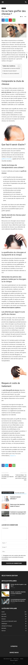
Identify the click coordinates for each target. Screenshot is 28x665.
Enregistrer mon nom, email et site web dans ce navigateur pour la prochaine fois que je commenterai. (14, 557)
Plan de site (16, 658)
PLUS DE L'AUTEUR (19, 492)
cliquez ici (13, 455)
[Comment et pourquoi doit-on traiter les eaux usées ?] (5, 513)
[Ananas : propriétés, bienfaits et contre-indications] (5, 594)
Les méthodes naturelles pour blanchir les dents (8, 476)
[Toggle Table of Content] (18, 66)
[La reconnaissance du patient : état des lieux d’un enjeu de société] (5, 601)
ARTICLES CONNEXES (7, 492)
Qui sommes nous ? (8, 658)
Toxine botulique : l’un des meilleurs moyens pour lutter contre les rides (20, 477)
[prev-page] (3, 520)
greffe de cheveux (7, 159)
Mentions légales (14, 660)
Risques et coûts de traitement (11, 73)
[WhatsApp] (13, 20)
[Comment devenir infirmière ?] (5, 498)
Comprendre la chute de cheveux (11, 68)
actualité (8, 6)
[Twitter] (6, 20)
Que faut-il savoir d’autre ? (10, 71)
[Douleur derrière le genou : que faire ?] (5, 586)
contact (21, 658)
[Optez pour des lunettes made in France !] (5, 506)
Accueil (3, 6)
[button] (2, 2)
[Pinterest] (10, 20)
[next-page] (5, 520)
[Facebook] (3, 20)
